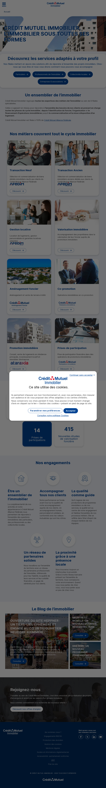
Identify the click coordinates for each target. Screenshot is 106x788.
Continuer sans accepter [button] (81, 375)
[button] (70, 410)
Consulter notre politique (53, 415)
